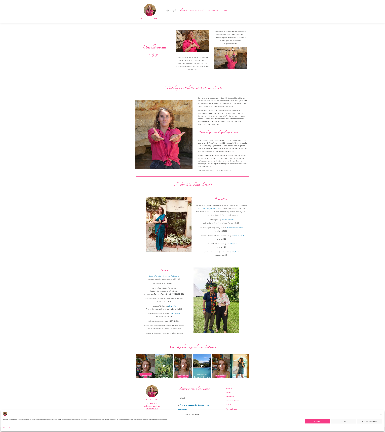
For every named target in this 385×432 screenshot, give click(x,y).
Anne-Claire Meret (237, 236)
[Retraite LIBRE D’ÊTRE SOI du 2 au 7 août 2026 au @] (202, 366)
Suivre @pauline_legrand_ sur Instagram (193, 347)
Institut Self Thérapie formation (208, 208)
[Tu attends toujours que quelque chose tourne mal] (145, 366)
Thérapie (183, 10)
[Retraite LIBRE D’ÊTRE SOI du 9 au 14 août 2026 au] (164, 366)
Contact (225, 10)
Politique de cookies (7, 427)
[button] (381, 414)
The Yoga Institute (227, 220)
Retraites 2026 (197, 10)
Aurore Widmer (231, 244)
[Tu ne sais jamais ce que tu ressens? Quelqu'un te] (183, 366)
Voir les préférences (369, 421)
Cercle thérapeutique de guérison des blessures (164, 276)
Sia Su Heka (172, 306)
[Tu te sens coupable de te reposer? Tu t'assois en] (221, 366)
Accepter (317, 421)
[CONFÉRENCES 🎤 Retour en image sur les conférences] (239, 366)
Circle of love (234, 252)
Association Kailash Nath (235, 228)
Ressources (213, 10)
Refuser (343, 421)
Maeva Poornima (175, 313)
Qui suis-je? (171, 10)
